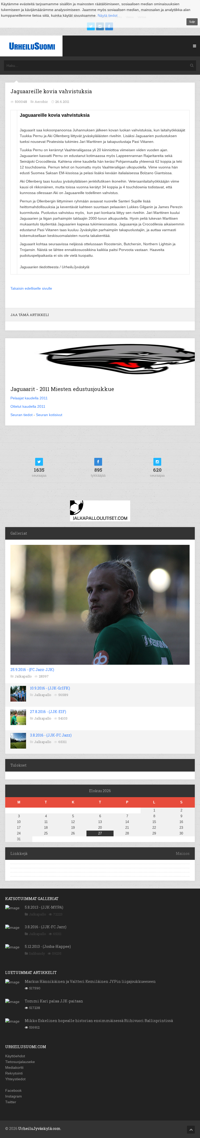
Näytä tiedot (107, 15)
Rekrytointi (14, 1073)
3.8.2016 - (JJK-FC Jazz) (51, 735)
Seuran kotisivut (49, 415)
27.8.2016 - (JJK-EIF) (48, 711)
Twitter (10, 1102)
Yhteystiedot (15, 1079)
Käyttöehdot (15, 1056)
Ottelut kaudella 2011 (27, 406)
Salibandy (37, 953)
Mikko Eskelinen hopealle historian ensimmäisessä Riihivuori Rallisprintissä (99, 1020)
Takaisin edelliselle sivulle (31, 288)
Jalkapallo (23, 676)
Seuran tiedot (21, 415)
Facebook (13, 1090)
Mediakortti (14, 1067)
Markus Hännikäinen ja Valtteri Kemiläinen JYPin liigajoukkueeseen (90, 981)
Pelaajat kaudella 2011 (29, 398)
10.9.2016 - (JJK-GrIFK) (50, 688)
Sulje (192, 21)
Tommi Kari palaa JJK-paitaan (54, 1001)
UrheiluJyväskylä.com (39, 1128)
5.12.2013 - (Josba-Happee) (48, 946)
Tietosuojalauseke (20, 1062)
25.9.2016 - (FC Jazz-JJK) (32, 669)
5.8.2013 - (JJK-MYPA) (44, 907)
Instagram (13, 1096)
